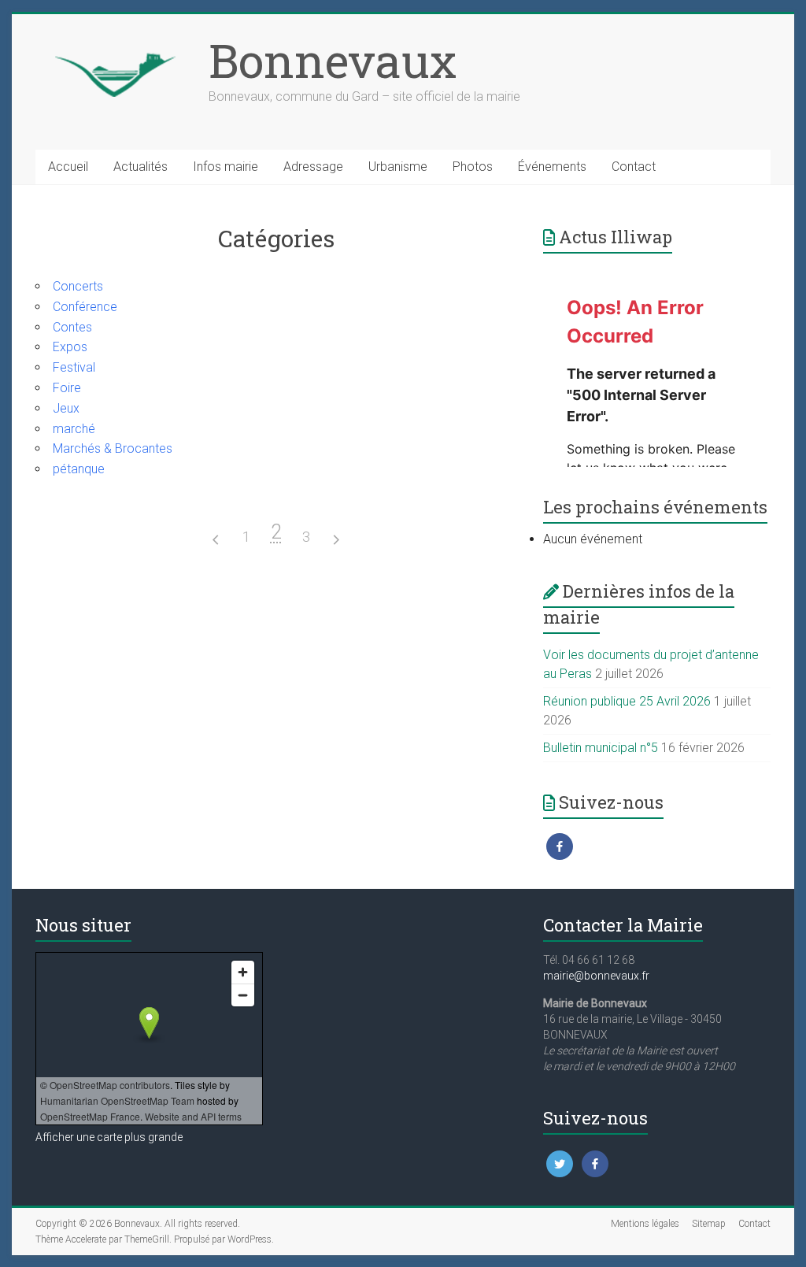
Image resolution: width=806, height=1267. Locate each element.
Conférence (85, 306)
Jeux (66, 408)
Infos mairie (225, 166)
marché (74, 428)
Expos (70, 346)
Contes (72, 327)
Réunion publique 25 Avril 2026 (627, 701)
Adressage (313, 166)
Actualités (140, 166)
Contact (634, 166)
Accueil (68, 166)
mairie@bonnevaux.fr (596, 975)
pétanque (79, 468)
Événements (552, 166)
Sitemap (709, 1223)
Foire (67, 387)
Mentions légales (645, 1223)
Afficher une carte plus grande (109, 1137)
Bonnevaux (333, 60)
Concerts (78, 286)
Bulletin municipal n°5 (600, 747)
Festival (74, 367)
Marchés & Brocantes (112, 448)
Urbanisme (397, 166)
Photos (473, 166)
